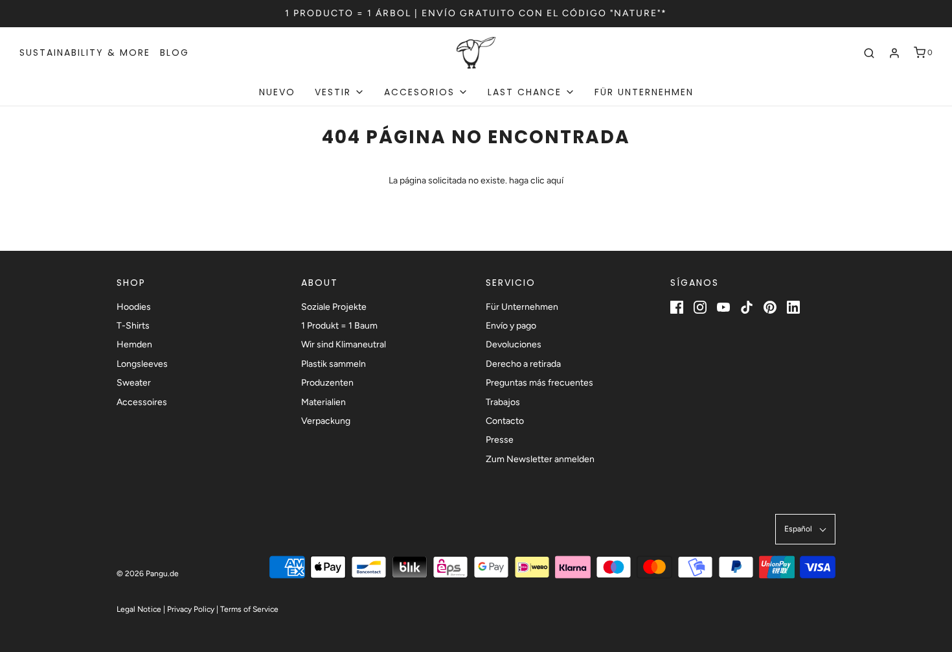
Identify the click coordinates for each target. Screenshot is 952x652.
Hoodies (134, 306)
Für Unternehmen (644, 92)
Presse (500, 439)
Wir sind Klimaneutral (343, 344)
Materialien (323, 402)
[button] (805, 529)
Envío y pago (511, 325)
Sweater (134, 382)
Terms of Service (249, 609)
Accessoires (142, 402)
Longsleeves (142, 363)
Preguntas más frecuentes (539, 382)
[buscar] (869, 53)
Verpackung (325, 420)
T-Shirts (133, 325)
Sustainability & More (84, 52)
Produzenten (327, 382)
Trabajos (503, 402)
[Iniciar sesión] (894, 53)
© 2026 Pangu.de (148, 573)
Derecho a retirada (523, 363)
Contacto (505, 420)
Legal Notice (139, 609)
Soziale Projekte (334, 306)
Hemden (134, 344)
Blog (174, 52)
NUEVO (277, 92)
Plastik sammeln (333, 363)
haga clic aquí (536, 180)
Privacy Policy (190, 609)
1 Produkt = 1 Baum (339, 325)
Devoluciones (513, 344)
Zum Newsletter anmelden (540, 459)
